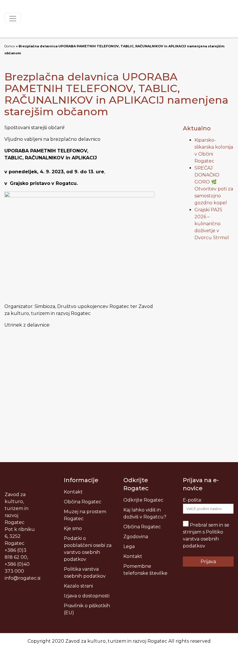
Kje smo (73, 528)
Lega (129, 546)
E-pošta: (192, 500)
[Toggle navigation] (13, 18)
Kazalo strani (78, 586)
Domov (9, 46)
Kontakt (73, 492)
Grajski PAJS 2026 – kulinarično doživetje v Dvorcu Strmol (211, 223)
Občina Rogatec (82, 502)
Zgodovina (135, 536)
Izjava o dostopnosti (86, 596)
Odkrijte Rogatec (143, 500)
